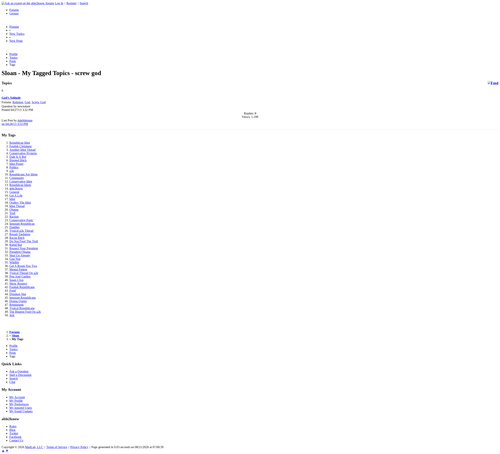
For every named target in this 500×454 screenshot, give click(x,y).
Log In (59, 3)
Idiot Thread (17, 206)
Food (12, 290)
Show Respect (18, 283)
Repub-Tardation (19, 234)
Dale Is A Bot (17, 156)
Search (84, 3)
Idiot (12, 199)
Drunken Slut (17, 294)
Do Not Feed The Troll (23, 241)
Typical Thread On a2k (23, 273)
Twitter (13, 433)
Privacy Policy (79, 447)
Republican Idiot (19, 142)
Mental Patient (18, 269)
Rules (12, 426)
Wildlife (14, 262)
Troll (12, 213)
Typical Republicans (22, 308)
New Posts (16, 40)
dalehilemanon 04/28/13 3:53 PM (17, 122)
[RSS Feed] (493, 83)
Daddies (14, 227)
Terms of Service (56, 447)
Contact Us (16, 440)
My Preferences (19, 404)
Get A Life (15, 195)
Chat (12, 382)
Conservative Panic (21, 220)
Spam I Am (16, 280)
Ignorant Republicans (22, 297)
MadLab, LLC (34, 447)
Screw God (39, 102)
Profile (13, 54)
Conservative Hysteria (23, 153)
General (14, 192)
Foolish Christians (20, 146)
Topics (13, 57)
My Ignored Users (20, 407)
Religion (17, 102)
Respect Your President (23, 248)
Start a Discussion (20, 375)
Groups (14, 13)
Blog (12, 430)
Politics (13, 167)
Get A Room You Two (23, 266)
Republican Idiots (20, 185)
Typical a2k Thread (21, 230)
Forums (14, 10)
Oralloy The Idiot (20, 202)
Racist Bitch (16, 237)
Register (71, 3)
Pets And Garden (19, 276)
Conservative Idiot (20, 181)
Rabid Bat (15, 244)
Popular (14, 26)
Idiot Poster (16, 163)
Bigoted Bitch (18, 160)
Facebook (15, 437)
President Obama (19, 252)
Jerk (11, 315)
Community (16, 178)
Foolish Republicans (22, 287)
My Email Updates (21, 411)
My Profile (16, 400)
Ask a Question (19, 371)
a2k (11, 171)
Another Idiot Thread (22, 149)
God (27, 102)
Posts (12, 61)
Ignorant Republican (22, 223)
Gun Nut (14, 259)
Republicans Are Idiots (23, 174)
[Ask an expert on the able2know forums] (28, 3)
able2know (16, 188)
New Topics (16, 33)
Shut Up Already (19, 255)
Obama (13, 209)
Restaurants (16, 304)
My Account (17, 397)
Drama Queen (18, 301)
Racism (14, 216)
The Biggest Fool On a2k (25, 311)
